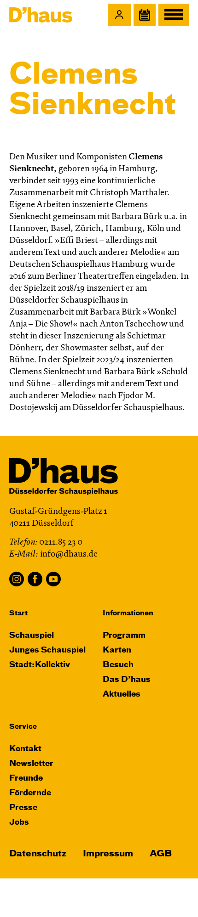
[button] (119, 15)
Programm (124, 636)
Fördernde (30, 793)
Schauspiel (31, 636)
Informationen (128, 613)
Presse (23, 808)
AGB (161, 853)
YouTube (53, 579)
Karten (117, 650)
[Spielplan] (145, 15)
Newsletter (31, 764)
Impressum (108, 853)
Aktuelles (121, 694)
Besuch (118, 665)
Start (18, 613)
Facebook (35, 579)
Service (23, 726)
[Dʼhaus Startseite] (40, 15)
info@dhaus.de (69, 554)
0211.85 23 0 (60, 542)
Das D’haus (127, 680)
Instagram (16, 579)
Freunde (26, 778)
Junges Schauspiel (47, 650)
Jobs (19, 823)
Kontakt (25, 749)
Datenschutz (37, 853)
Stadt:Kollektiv (39, 665)
